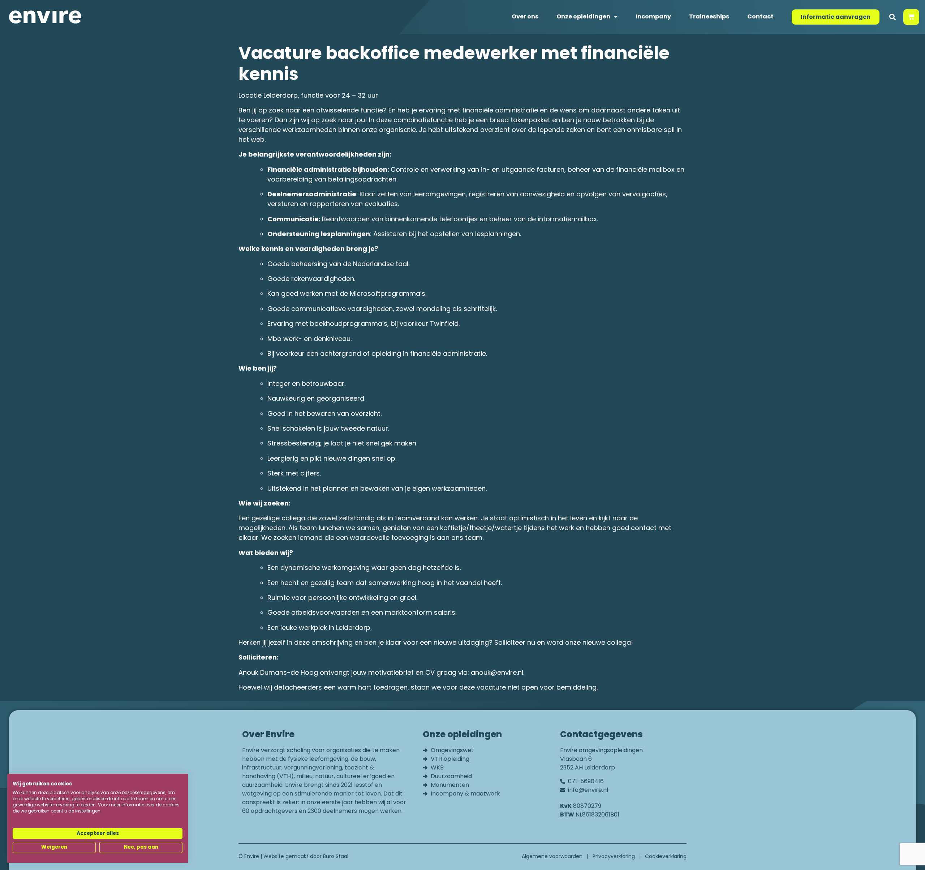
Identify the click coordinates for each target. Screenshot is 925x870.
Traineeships (709, 16)
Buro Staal (335, 856)
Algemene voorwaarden (552, 856)
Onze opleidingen (583, 16)
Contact (760, 16)
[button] (893, 17)
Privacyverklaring (614, 856)
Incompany (653, 16)
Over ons (525, 16)
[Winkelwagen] (911, 17)
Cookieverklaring (666, 856)
